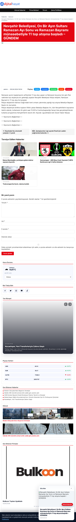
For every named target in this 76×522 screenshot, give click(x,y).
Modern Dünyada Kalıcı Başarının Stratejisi (17, 390)
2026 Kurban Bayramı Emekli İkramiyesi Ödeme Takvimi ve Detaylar (24, 395)
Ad (3, 221)
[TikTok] (27, 290)
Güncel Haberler (19, 10)
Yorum (4, 203)
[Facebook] (5, 290)
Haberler (4, 17)
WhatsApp (53, 89)
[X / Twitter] (10, 290)
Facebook (45, 89)
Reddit (61, 89)
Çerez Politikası (56, 10)
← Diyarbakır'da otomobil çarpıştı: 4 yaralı (12, 132)
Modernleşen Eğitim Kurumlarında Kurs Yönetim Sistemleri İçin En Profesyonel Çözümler (31, 397)
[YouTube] (21, 290)
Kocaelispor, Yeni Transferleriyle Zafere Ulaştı (18, 399)
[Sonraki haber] (70, 304)
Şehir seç (8, 273)
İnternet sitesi (6, 237)
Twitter (37, 89)
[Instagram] (16, 290)
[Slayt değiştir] (34, 506)
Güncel (11, 17)
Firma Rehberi (34, 10)
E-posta (5, 229)
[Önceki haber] (65, 304)
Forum (45, 10)
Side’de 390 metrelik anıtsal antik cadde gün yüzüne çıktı (21, 393)
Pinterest (68, 89)
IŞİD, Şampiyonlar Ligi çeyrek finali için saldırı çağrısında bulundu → (49, 132)
